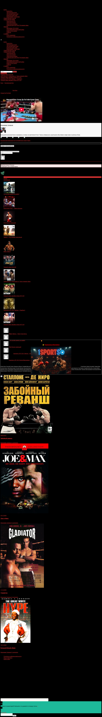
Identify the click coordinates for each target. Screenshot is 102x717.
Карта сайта (7, 659)
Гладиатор (4, 593)
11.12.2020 (3, 590)
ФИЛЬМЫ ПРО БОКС (13, 28)
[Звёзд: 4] (21, 137)
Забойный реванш (6, 438)
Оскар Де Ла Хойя (6, 93)
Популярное (7, 177)
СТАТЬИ (9, 32)
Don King (15, 90)
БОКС (5, 9)
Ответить (3, 712)
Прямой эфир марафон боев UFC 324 (14, 324)
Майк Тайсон (7, 251)
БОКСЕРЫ (9, 11)
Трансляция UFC (11, 21)
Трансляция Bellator (12, 24)
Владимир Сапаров (7, 125)
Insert (14, 715)
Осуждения (7, 180)
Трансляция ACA (11, 22)
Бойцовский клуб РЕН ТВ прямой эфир (17, 25)
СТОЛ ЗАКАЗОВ (11, 35)
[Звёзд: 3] (15, 137)
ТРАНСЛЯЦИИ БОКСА (10, 18)
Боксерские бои (9, 83)
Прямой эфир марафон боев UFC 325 (14, 296)
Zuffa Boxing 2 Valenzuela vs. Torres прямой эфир (17, 281)
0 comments (15, 442)
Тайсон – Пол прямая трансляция (13, 237)
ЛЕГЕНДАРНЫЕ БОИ (12, 14)
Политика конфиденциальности (15, 36)
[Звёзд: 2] (9, 137)
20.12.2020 (3, 515)
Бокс (2, 83)
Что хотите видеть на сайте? (11, 194)
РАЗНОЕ (6, 27)
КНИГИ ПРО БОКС (12, 31)
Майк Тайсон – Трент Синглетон (18, 334)
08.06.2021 (3, 435)
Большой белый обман (8, 648)
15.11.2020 (3, 645)
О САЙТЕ (6, 34)
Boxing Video (4, 2)
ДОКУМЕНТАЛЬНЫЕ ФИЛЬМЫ (15, 29)
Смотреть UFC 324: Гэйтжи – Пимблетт (14, 310)
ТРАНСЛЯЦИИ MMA (9, 19)
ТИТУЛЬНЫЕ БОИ (12, 12)
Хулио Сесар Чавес (25, 140)
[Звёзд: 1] (3, 137)
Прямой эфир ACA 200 (10, 267)
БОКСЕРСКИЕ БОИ (12, 15)
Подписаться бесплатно (52, 345)
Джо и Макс (5, 518)
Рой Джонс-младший (10, 223)
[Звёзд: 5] (27, 137)
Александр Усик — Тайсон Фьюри (13, 208)
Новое (5, 178)
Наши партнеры (8, 658)
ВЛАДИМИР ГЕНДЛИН (13, 17)
